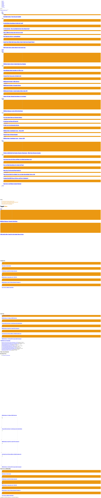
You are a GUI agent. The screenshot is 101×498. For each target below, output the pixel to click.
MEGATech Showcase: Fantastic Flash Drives (8, 221)
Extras (3, 6)
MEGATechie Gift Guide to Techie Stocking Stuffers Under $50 (15, 91)
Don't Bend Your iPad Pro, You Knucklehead (7, 204)
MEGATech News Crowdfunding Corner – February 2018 (14, 138)
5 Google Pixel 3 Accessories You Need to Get (12, 76)
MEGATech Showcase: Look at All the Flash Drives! (13, 111)
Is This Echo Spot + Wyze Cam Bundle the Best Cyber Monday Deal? (16, 28)
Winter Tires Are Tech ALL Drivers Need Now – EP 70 (10, 342)
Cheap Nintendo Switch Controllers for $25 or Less (13, 70)
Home (2, 11)
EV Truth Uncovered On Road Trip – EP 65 (8, 346)
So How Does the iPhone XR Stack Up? (10, 121)
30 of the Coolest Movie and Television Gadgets (12, 117)
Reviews (3, 2)
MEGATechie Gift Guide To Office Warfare (11, 81)
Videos (3, 3)
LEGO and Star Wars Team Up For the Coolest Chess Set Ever (12, 234)
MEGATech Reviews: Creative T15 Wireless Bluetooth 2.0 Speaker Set (11, 282)
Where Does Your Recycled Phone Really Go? (12, 170)
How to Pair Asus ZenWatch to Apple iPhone (7, 287)
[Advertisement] (50, 193)
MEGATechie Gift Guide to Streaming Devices (12, 85)
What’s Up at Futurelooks (6, 340)
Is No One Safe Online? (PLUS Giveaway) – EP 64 (9, 347)
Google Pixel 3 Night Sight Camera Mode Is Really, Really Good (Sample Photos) (18, 42)
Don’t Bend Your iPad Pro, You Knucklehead (11, 36)
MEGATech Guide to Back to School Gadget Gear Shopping (14, 64)
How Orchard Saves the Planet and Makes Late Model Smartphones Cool (17, 159)
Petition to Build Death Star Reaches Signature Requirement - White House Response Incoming (22, 153)
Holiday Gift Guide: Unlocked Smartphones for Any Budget (14, 96)
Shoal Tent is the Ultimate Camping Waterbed (12, 183)
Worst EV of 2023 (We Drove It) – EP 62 (7, 349)
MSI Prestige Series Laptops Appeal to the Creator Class (14, 47)
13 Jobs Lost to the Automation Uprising (11, 125)
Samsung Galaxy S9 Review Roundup (10, 134)
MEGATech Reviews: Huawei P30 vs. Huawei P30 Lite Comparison (10, 328)
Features (3, 5)
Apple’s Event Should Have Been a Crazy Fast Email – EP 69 (10, 343)
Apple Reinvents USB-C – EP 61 (6, 350)
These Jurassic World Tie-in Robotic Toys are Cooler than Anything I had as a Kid (19, 174)
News (3, 1)
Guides (3, 4)
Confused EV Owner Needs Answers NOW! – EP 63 (9, 348)
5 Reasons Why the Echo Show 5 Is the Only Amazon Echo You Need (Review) (12, 323)
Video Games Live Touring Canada (6, 265)
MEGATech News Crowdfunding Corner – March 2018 (13, 130)
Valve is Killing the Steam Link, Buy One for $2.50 (13, 32)
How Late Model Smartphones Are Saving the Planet (13, 165)
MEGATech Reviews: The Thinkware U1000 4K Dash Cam (9, 318)
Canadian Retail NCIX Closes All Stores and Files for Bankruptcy (15, 178)
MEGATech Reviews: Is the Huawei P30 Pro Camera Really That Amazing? (11, 338)
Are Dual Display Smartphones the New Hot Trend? (13, 23)
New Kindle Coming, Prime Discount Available (12, 16)
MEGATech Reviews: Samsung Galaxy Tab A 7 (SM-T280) (9, 277)
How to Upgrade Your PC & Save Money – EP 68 (9, 344)
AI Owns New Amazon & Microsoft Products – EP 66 (9, 345)
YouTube (3, 7)
